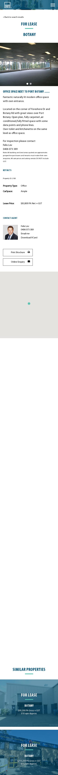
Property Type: (10, 186)
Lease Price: (8, 203)
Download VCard (29, 238)
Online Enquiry (18, 262)
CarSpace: (8, 191)
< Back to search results (13, 17)
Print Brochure (18, 252)
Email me (25, 234)
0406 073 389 (27, 230)
